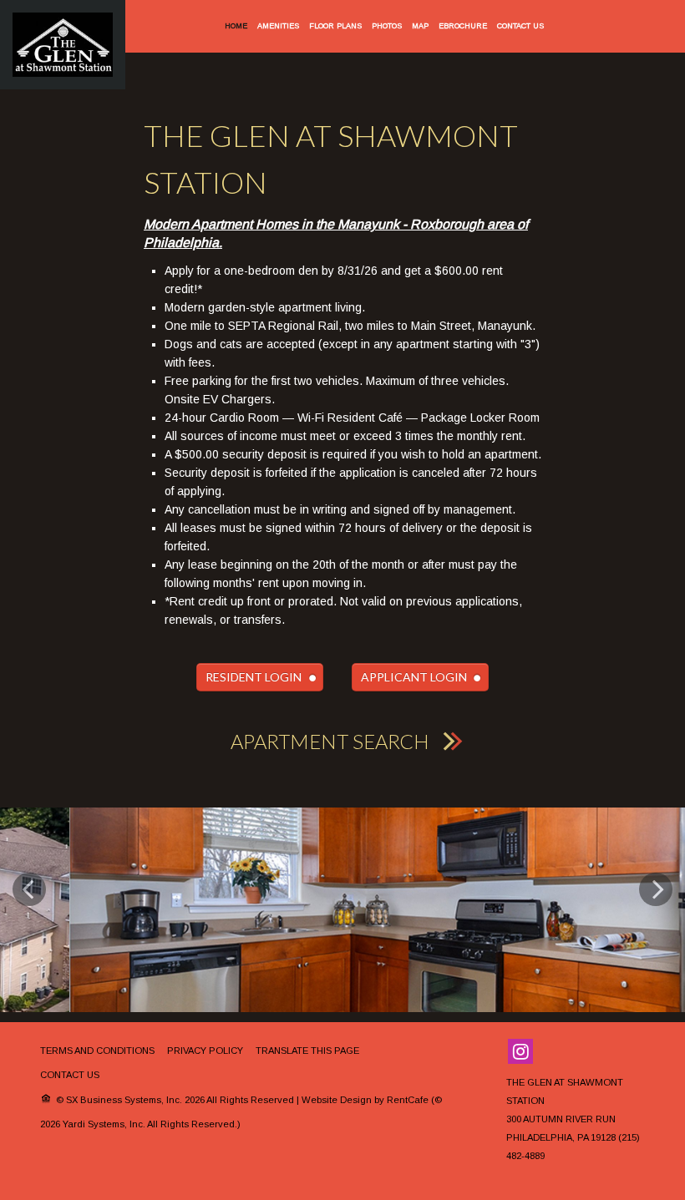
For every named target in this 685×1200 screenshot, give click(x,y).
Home (236, 26)
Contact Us (520, 26)
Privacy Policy (205, 1122)
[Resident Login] (259, 677)
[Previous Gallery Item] (29, 917)
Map (420, 26)
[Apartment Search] (342, 741)
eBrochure (463, 26)
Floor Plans (335, 26)
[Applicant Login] (420, 677)
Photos (387, 26)
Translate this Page (307, 1122)
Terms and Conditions (97, 1122)
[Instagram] (520, 1123)
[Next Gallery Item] (655, 917)
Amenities (278, 26)
